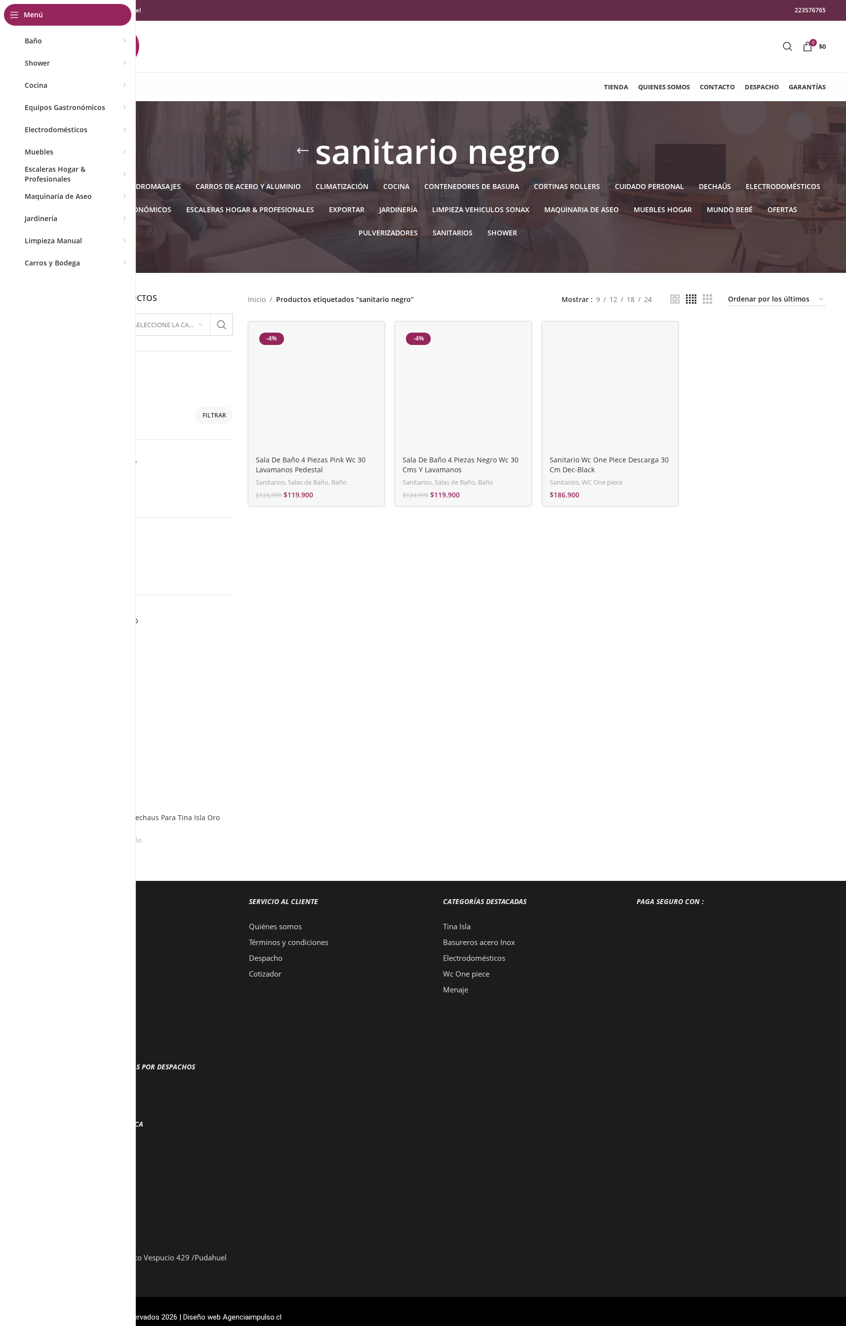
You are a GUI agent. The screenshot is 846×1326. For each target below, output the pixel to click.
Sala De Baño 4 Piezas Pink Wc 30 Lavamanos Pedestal (310, 464)
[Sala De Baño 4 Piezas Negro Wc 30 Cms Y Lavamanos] (463, 390)
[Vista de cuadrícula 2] (675, 299)
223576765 (810, 10)
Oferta (71, 480)
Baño (339, 482)
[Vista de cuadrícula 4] (691, 299)
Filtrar (214, 415)
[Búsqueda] (788, 46)
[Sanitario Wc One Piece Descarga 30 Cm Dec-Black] (610, 390)
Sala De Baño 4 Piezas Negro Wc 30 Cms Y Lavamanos (461, 464)
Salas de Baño (308, 482)
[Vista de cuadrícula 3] (707, 299)
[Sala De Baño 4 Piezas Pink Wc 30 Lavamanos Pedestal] (316, 390)
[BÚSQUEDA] (221, 324)
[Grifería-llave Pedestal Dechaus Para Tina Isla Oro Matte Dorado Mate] (141, 722)
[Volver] (302, 151)
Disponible (79, 497)
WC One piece (602, 482)
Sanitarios (270, 482)
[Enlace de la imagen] (141, 940)
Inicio (257, 299)
